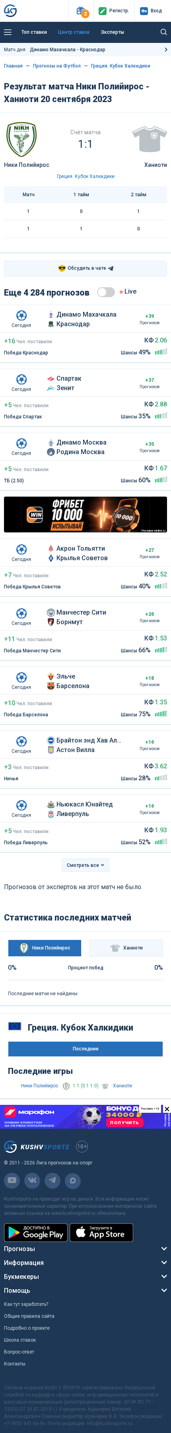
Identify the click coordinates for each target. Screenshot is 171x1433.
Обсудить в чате (82, 268)
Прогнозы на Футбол (57, 66)
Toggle (106, 292)
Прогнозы (19, 1249)
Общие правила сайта (29, 1316)
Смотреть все (83, 865)
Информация (24, 1263)
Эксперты (112, 32)
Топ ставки (34, 32)
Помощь (17, 1290)
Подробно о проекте (27, 1328)
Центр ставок (74, 32)
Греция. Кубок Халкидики (120, 66)
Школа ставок (20, 1340)
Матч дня (54, 49)
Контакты (14, 1364)
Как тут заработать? (26, 1304)
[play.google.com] (36, 1232)
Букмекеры (21, 1276)
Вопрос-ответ (19, 1352)
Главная (13, 66)
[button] (80, 11)
